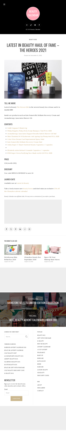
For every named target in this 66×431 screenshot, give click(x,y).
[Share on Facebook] (6, 229)
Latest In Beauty (23, 183)
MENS (39, 364)
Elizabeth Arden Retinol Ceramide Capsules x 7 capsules (28, 150)
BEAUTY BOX (41, 335)
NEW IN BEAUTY (42, 344)
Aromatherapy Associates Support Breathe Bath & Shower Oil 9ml (31, 134)
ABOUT (39, 385)
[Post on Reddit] (25, 229)
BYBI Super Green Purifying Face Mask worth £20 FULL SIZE (29, 153)
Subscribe (16, 398)
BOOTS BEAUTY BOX (10, 364)
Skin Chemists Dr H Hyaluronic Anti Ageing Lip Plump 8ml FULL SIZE (33, 136)
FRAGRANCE (41, 352)
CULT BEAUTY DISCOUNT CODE (14, 370)
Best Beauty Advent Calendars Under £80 (33, 320)
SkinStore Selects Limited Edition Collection (33, 303)
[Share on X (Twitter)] (11, 229)
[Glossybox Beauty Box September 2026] (33, 249)
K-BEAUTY (40, 341)
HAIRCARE (40, 367)
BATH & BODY (41, 361)
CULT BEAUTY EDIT (10, 353)
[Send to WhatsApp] (29, 229)
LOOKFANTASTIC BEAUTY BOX (13, 356)
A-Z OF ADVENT (42, 349)
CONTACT (40, 391)
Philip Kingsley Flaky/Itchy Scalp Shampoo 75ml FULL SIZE (29, 131)
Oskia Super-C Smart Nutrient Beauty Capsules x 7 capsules (30, 145)
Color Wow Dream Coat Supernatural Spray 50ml (25, 139)
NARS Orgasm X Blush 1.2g (17, 128)
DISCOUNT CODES (43, 375)
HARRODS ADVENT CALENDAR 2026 (15, 347)
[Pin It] (15, 229)
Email (5, 389)
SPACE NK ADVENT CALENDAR (13, 350)
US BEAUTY (40, 372)
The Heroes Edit (23, 107)
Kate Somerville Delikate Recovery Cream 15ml (24, 142)
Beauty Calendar (35, 29)
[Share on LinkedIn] (20, 229)
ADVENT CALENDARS (43, 347)
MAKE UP (40, 355)
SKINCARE (40, 358)
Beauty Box (33, 39)
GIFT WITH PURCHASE (44, 338)
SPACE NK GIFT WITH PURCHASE (14, 367)
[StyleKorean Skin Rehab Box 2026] (13, 249)
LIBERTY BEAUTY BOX (11, 359)
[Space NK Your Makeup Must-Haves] (53, 249)
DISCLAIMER (41, 388)
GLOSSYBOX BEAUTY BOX (12, 362)
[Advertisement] (33, 212)
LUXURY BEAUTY (42, 370)
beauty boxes (28, 189)
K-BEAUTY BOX (9, 373)
